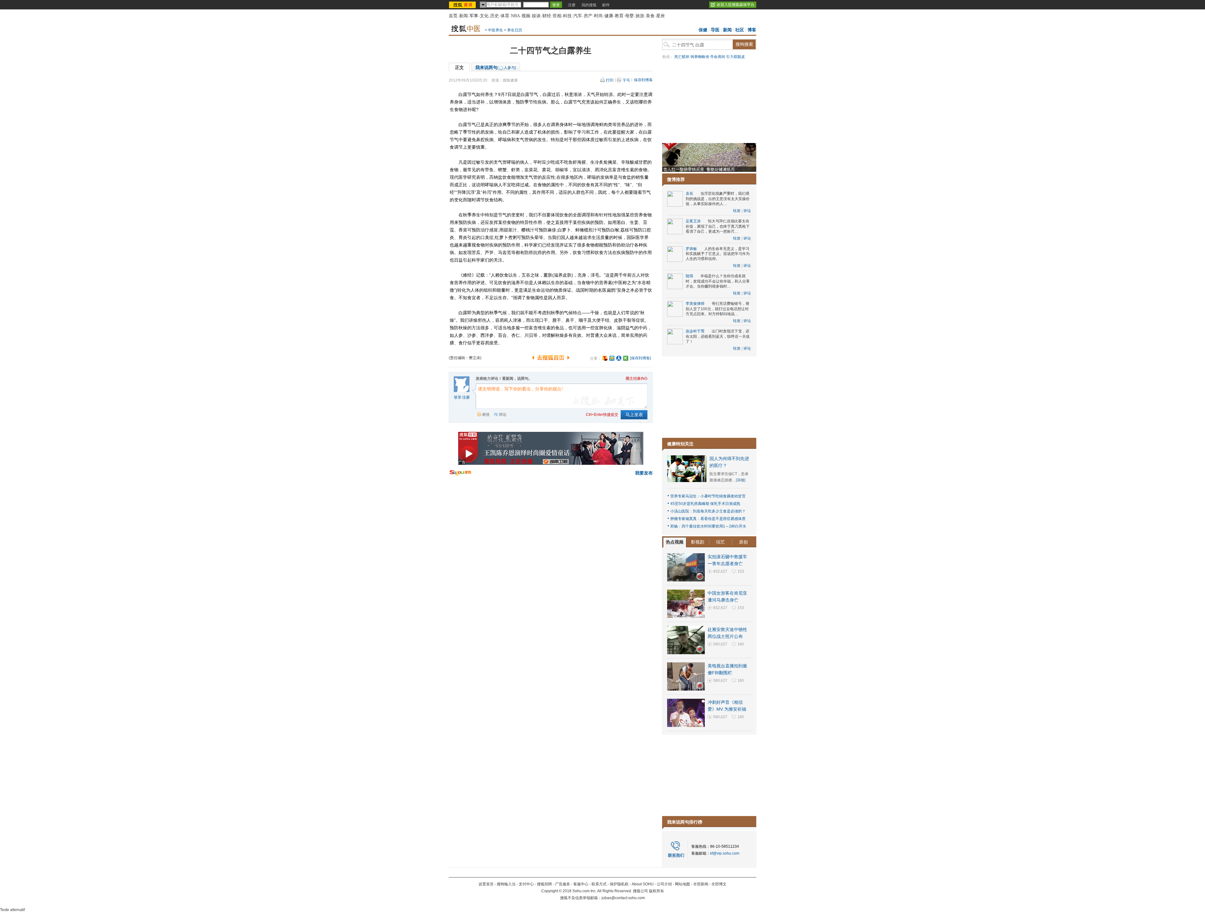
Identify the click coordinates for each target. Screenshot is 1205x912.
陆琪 (689, 276)
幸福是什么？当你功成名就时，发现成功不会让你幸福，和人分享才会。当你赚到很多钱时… (718, 281)
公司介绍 (664, 884)
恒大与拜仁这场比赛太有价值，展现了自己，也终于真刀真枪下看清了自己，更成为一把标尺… (718, 226)
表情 (486, 414)
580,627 (720, 644)
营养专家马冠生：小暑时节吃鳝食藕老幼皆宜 (708, 496)
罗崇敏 (691, 249)
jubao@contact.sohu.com (623, 898)
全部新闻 (700, 884)
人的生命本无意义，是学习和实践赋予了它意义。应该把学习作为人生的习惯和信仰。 (718, 254)
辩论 (502, 414)
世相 (557, 15)
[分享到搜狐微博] (605, 358)
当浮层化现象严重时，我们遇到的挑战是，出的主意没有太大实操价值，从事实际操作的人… (718, 198)
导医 (715, 30)
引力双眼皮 (735, 57)
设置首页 (486, 884)
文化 (484, 15)
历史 (494, 15)
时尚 (598, 15)
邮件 (606, 5)
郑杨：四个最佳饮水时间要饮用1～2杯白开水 (708, 526)
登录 (457, 397)
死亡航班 (681, 57)
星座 (660, 15)
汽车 (577, 15)
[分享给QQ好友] (611, 358)
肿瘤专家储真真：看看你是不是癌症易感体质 (708, 519)
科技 (567, 15)
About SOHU (643, 884)
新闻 (463, 15)
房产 (588, 15)
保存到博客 (643, 80)
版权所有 (656, 891)
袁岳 (689, 193)
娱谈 (536, 15)
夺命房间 (717, 57)
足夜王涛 (693, 221)
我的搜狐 (589, 5)
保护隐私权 (619, 884)
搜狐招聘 (544, 884)
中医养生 (495, 30)
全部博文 (718, 884)
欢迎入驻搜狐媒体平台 (735, 5)
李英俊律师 (695, 303)
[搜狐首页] (463, 4)
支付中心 (526, 884)
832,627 (720, 571)
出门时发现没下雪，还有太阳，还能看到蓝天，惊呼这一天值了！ (718, 336)
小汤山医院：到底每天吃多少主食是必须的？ (708, 511)
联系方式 (599, 884)
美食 (650, 15)
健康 (608, 15)
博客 (751, 30)
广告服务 (562, 884)
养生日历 (514, 30)
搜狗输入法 (506, 884)
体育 (505, 15)
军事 (473, 15)
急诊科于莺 (695, 331)
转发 (737, 211)
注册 (572, 5)
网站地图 (682, 884)
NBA (515, 15)
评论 (747, 211)
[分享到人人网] (618, 358)
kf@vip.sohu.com (724, 853)
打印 (609, 80)
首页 (453, 15)
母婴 (629, 15)
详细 (740, 480)
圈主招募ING (636, 378)
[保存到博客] (640, 358)
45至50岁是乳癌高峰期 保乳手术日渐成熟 (705, 503)
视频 (526, 15)
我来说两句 (495, 67)
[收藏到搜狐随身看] (625, 358)
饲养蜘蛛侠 (699, 57)
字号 (626, 80)
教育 (619, 15)
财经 (546, 15)
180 (740, 644)
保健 (703, 30)
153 (740, 571)
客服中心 (580, 884)
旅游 (639, 15)
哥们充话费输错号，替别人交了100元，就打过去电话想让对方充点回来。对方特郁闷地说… (717, 308)
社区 (739, 30)
